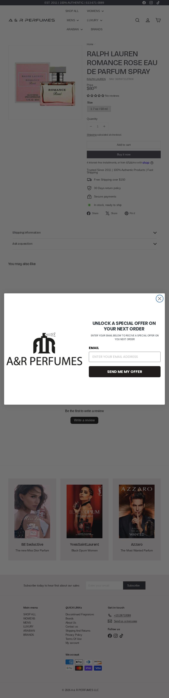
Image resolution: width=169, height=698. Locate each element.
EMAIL (94, 347)
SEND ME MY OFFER (124, 371)
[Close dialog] (159, 298)
